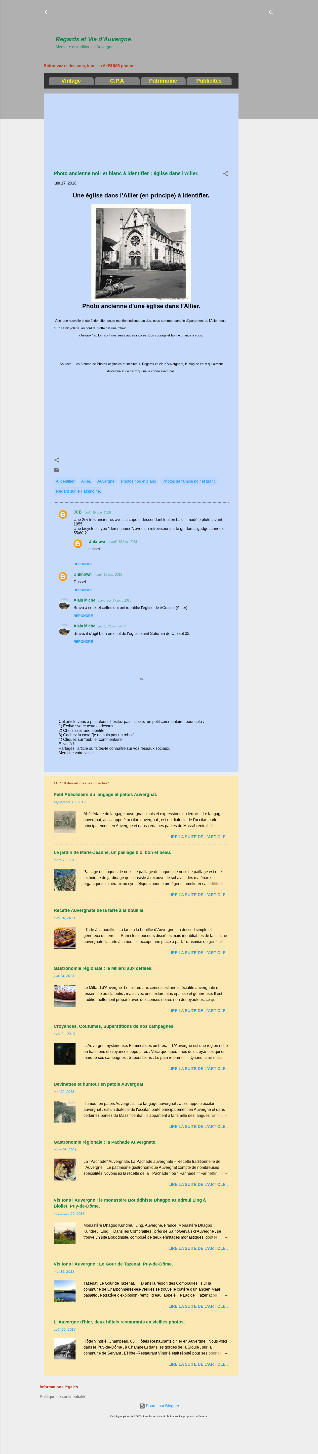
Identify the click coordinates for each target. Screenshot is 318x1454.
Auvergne (106, 481)
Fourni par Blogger (162, 1406)
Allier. (86, 481)
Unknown (97, 541)
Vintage (71, 81)
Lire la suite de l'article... (198, 837)
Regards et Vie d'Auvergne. (94, 39)
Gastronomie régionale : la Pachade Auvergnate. (105, 1142)
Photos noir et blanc (138, 481)
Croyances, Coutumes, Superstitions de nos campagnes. (114, 1026)
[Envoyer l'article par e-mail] (57, 471)
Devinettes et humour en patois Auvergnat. (99, 1084)
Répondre (83, 564)
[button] (226, 174)
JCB (78, 512)
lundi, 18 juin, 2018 (97, 512)
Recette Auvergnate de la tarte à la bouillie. (99, 910)
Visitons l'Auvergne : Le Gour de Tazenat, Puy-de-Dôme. (113, 1264)
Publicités (209, 81)
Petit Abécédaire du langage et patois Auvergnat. (105, 794)
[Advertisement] (146, 20)
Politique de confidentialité (63, 1397)
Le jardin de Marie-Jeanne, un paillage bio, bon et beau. (112, 852)
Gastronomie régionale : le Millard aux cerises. (103, 968)
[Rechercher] (271, 13)
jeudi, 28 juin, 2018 (111, 626)
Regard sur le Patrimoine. (78, 491)
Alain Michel (85, 600)
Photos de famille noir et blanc (189, 481)
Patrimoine (163, 81)
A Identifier (65, 481)
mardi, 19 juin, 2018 (123, 542)
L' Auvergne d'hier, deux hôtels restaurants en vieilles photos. (119, 1321)
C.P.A (117, 81)
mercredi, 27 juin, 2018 (114, 600)
